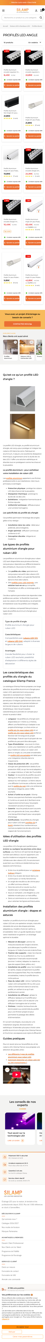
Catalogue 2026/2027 (10, 1223)
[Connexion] (36, 11)
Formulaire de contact (10, 1271)
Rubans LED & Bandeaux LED (20, 26)
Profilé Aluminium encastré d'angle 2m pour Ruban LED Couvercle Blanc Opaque (32, 170)
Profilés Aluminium (38, 26)
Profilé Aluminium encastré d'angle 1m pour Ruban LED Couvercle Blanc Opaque (10, 220)
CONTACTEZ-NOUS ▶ (22, 324)
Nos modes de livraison (11, 1227)
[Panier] (41, 10)
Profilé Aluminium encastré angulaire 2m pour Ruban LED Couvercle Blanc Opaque (33, 71)
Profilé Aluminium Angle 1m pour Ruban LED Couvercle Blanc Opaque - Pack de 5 (33, 276)
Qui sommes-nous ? (9, 1219)
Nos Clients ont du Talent (11, 1247)
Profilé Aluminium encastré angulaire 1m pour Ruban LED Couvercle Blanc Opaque (11, 71)
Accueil (5, 26)
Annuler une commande (11, 1279)
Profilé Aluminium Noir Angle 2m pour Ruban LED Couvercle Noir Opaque (11, 112)
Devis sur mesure (8, 1267)
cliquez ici (5, 1319)
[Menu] (3, 10)
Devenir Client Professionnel (12, 1243)
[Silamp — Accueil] (13, 1193)
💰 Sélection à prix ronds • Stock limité (22, 2)
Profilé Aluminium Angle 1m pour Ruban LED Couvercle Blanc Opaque (11, 276)
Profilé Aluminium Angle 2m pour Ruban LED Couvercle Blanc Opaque (33, 119)
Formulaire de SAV (9, 1275)
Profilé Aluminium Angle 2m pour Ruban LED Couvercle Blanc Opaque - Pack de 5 (33, 220)
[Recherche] (40, 17)
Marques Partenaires (10, 1231)
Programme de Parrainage (12, 1255)
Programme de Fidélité (10, 1251)
